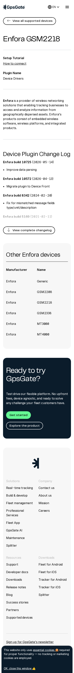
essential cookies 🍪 (45, 650)
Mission (44, 503)
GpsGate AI (14, 530)
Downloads (14, 579)
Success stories (17, 602)
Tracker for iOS (50, 587)
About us (45, 495)
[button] (29, 21)
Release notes (16, 587)
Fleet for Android (51, 564)
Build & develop (17, 495)
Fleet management (19, 503)
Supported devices (19, 617)
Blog (9, 595)
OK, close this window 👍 (19, 668)
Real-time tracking (19, 488)
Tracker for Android (53, 579)
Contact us (46, 488)
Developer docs (17, 572)
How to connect (14, 63)
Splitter (11, 545)
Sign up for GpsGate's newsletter (30, 642)
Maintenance (15, 538)
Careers (44, 510)
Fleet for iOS (48, 572)
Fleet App (13, 523)
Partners (12, 610)
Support (12, 564)
